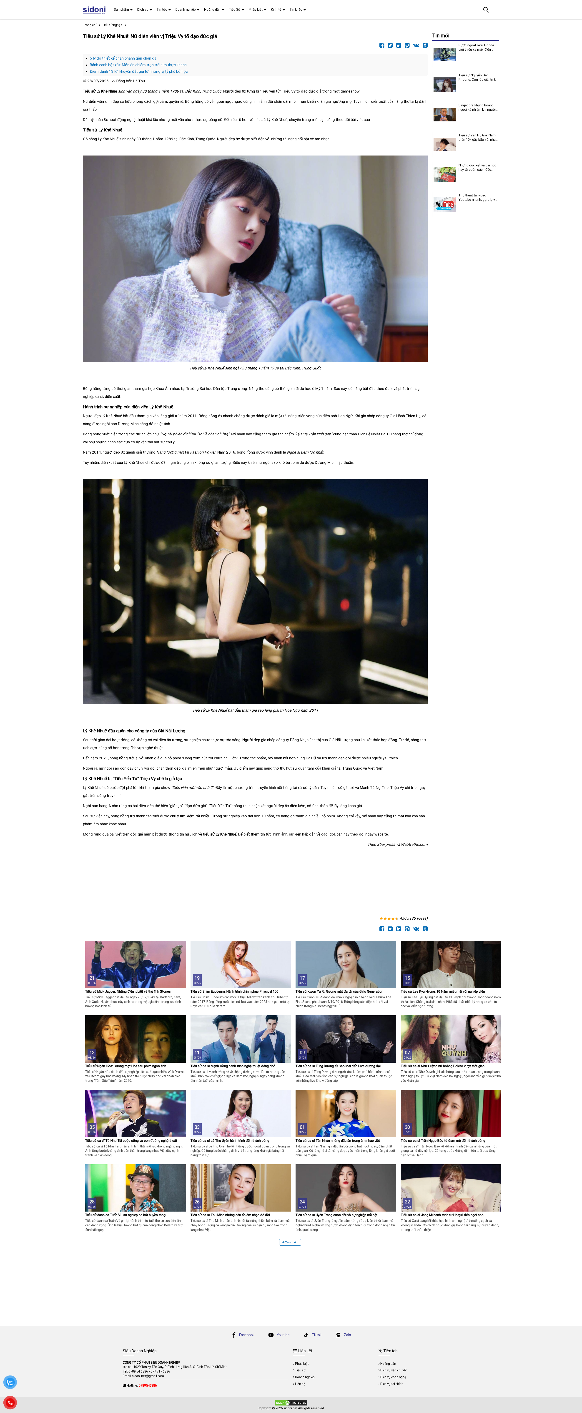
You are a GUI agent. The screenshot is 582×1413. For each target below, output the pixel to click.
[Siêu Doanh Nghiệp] (95, 10)
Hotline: (142, 1385)
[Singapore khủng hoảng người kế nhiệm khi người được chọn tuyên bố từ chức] (445, 114)
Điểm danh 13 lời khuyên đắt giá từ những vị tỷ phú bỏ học (139, 71)
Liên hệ (300, 1384)
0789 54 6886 (138, 1371)
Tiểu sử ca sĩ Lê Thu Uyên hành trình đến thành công (230, 1141)
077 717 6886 (160, 1371)
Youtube (283, 1335)
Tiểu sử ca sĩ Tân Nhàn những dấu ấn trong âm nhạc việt (338, 1141)
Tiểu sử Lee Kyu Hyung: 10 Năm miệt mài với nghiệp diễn (443, 991)
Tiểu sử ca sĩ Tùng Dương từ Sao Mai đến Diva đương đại (338, 1066)
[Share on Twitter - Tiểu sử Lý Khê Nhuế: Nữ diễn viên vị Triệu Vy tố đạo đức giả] (389, 45)
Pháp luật (256, 10)
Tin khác (296, 10)
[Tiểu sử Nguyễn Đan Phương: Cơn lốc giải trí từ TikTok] (445, 84)
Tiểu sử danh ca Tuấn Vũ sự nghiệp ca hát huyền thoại (125, 1215)
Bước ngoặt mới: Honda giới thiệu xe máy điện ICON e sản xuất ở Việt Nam (476, 51)
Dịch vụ (142, 10)
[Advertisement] (219, 882)
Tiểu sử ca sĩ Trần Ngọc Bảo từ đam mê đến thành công (443, 1141)
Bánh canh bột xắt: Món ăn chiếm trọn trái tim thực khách (138, 65)
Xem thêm (291, 1242)
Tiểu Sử (234, 10)
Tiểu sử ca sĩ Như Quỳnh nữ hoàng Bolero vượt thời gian (442, 1066)
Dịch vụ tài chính (391, 1384)
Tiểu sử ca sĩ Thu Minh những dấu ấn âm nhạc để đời (230, 1215)
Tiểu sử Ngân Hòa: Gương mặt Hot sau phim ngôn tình (125, 1066)
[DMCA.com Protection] (291, 1402)
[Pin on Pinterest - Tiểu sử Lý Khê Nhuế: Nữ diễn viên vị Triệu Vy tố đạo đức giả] (405, 45)
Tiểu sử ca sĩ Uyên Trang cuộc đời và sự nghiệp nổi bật (336, 1215)
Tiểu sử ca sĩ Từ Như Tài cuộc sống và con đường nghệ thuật (131, 1141)
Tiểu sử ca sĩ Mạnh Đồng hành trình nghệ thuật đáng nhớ (233, 1066)
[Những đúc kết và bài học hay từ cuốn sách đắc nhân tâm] (445, 174)
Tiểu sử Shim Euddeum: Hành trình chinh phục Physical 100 (234, 991)
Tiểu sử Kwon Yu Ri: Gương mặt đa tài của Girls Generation (339, 991)
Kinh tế (276, 10)
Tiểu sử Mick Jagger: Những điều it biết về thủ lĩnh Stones (128, 991)
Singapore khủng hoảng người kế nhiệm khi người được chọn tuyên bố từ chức (477, 111)
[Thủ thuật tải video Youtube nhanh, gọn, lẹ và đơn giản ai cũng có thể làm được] (445, 204)
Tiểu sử (300, 1370)
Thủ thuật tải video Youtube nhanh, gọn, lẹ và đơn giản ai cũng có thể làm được (478, 201)
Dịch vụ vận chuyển (393, 1370)
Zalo (347, 1335)
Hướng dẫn (212, 10)
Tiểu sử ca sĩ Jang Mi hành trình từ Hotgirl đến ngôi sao (442, 1215)
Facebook (247, 1335)
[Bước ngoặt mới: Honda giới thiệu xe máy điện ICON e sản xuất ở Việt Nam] (445, 54)
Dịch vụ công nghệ (393, 1377)
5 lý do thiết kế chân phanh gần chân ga (123, 58)
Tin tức (162, 10)
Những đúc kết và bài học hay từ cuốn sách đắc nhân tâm (478, 169)
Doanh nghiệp (186, 10)
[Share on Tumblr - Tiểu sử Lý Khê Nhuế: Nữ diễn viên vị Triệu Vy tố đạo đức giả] (424, 45)
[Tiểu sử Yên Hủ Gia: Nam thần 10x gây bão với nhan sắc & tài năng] (445, 144)
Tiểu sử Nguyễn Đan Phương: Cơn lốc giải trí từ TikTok (478, 79)
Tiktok (316, 1335)
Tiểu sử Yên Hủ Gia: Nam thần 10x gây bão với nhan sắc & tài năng (478, 139)
